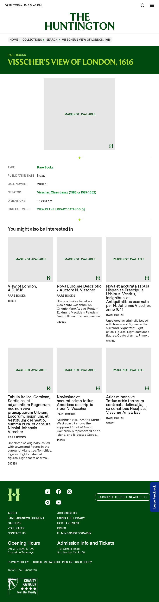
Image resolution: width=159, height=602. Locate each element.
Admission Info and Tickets (85, 543)
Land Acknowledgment (26, 518)
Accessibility (67, 513)
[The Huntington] (79, 21)
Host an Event (68, 523)
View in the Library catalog (59, 210)
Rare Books (45, 167)
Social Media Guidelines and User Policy (62, 562)
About (12, 513)
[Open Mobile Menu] (152, 5)
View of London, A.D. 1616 (22, 288)
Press (61, 528)
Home (14, 39)
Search (52, 39)
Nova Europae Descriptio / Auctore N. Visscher (79, 288)
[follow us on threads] (69, 492)
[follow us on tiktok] (48, 492)
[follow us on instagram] (48, 502)
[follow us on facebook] (58, 492)
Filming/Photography (74, 533)
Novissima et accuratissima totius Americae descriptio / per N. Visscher (75, 403)
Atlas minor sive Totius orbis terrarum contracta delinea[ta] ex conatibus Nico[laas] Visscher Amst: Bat (127, 405)
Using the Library (71, 518)
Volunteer (16, 528)
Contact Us (17, 533)
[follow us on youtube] (58, 502)
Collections (32, 39)
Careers (14, 523)
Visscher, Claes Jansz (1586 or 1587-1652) (66, 192)
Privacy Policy (18, 562)
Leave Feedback (154, 497)
